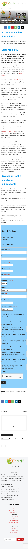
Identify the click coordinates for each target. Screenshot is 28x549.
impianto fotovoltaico (10, 391)
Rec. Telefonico (9, 300)
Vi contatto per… (9, 306)
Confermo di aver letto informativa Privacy (13, 362)
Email (6, 293)
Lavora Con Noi (8, 8)
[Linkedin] (19, 27)
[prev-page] (2, 446)
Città (5, 274)
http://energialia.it (14, 428)
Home (2, 8)
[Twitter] (9, 27)
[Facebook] (5, 27)
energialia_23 (5, 22)
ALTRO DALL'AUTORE (18, 435)
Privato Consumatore (8, 237)
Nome (6, 256)
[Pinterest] (12, 27)
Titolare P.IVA (6, 239)
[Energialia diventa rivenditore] (5, 440)
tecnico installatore (6, 393)
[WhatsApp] (15, 27)
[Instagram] (13, 466)
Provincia (7, 280)
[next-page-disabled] (5, 446)
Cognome (7, 249)
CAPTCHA (4, 372)
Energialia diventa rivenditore (22, 410)
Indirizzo (7, 262)
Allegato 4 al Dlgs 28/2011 (8, 131)
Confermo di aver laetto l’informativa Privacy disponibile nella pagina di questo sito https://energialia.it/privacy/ (12, 367)
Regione (3, 287)
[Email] (22, 27)
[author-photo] (14, 424)
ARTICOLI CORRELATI (7, 435)
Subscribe (20, 539)
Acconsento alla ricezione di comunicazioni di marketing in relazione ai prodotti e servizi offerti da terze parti (13, 354)
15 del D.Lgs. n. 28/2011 (18, 79)
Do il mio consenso (7, 324)
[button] (18, 3)
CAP (5, 268)
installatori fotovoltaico (20, 391)
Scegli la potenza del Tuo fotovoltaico (7, 410)
